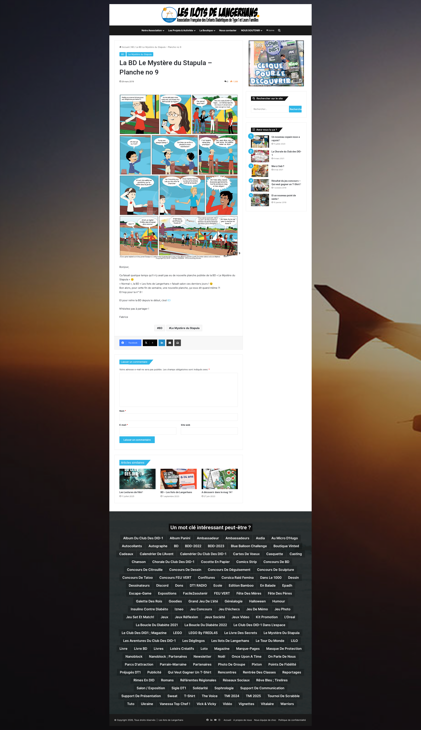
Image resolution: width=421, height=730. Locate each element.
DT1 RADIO (198, 585)
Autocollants (132, 546)
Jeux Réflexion (186, 617)
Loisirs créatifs (182, 649)
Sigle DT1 (179, 688)
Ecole (217, 585)
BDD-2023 (216, 546)
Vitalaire (267, 704)
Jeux (164, 617)
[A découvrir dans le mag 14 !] (220, 479)
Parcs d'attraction (139, 664)
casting (296, 554)
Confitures (206, 578)
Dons (179, 585)
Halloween (257, 601)
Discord (162, 585)
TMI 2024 (231, 696)
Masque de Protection (284, 649)
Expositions (167, 593)
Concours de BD (276, 562)
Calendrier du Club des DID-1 (203, 554)
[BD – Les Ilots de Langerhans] (179, 479)
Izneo (179, 609)
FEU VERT (222, 593)
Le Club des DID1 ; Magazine (144, 633)
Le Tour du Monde (270, 641)
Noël (221, 656)
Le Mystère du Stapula (139, 54)
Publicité (154, 672)
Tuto (130, 704)
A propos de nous (242, 720)
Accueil (125, 47)
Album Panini (180, 538)
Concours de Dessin (185, 570)
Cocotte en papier (215, 562)
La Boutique (206, 30)
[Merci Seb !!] (260, 171)
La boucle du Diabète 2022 (206, 625)
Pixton (257, 664)
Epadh (287, 585)
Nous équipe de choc (265, 720)
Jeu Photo (282, 609)
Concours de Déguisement (229, 570)
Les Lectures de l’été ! (131, 492)
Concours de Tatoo (137, 578)
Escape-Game (140, 593)
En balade (268, 585)
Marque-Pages (248, 649)
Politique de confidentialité (292, 720)
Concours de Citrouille (145, 570)
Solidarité (200, 688)
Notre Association (152, 30)
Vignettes (246, 704)
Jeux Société (215, 617)
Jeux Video (240, 617)
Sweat (172, 696)
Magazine (222, 649)
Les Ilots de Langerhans (230, 641)
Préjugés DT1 (130, 672)
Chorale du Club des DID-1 (173, 562)
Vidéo (227, 704)
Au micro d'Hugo (284, 538)
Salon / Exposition (151, 688)
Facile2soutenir (195, 593)
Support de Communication (262, 688)
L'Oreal (289, 617)
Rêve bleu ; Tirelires (272, 680)
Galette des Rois (149, 601)
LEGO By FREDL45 (203, 633)
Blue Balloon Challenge (249, 546)
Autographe (158, 546)
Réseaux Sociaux (236, 680)
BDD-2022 (193, 546)
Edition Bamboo (241, 585)
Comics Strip (246, 562)
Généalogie (234, 601)
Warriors (287, 704)
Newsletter (202, 656)
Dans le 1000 (271, 578)
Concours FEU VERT (175, 578)
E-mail (123, 425)
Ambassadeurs (237, 538)
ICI (169, 300)
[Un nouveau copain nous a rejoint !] (260, 141)
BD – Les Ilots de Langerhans (176, 492)
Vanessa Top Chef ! (175, 704)
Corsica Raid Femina (238, 578)
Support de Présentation (141, 696)
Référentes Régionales (198, 680)
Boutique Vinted (286, 546)
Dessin (293, 578)
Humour (278, 601)
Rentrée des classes (259, 672)
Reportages (291, 672)
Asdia (260, 538)
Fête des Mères (248, 593)
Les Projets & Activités (180, 30)
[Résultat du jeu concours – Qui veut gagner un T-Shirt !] (260, 185)
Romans (167, 680)
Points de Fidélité (282, 664)
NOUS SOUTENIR (250, 30)
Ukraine (147, 704)
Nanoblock (133, 656)
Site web (185, 425)
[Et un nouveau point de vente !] (260, 200)
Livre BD (140, 649)
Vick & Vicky (206, 704)
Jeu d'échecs (229, 609)
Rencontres (227, 672)
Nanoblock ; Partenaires (168, 656)
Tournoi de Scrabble (284, 696)
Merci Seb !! (278, 166)
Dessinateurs (139, 585)
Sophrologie (224, 688)
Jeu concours (201, 609)
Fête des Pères (280, 593)
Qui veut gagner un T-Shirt (189, 672)
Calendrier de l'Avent (156, 554)
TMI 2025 (253, 696)
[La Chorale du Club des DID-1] (260, 156)
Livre (123, 649)
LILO (294, 641)
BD (132, 47)
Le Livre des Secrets (240, 633)
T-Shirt (189, 696)
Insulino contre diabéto (149, 609)
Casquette (274, 554)
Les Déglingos (193, 641)
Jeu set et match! (140, 617)
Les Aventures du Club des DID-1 (149, 641)
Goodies (175, 601)
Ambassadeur (208, 538)
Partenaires (202, 664)
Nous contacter (227, 30)
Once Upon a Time (246, 656)
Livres (158, 649)
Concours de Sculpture (275, 570)
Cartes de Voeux (246, 554)
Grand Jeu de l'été (203, 601)
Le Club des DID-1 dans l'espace (259, 625)
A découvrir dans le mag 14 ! (217, 492)
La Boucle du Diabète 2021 (157, 625)
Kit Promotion (267, 617)
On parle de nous (282, 656)
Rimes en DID (144, 680)
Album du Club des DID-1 (143, 538)
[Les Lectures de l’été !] (137, 479)
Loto (204, 649)
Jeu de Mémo (257, 609)
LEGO (177, 633)
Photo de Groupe (231, 664)
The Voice (210, 696)
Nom (122, 411)
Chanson (139, 562)
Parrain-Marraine (173, 664)
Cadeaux (126, 554)
